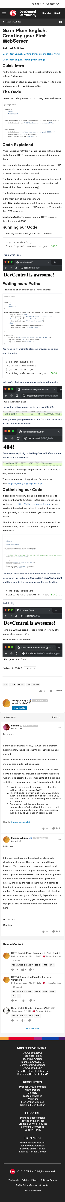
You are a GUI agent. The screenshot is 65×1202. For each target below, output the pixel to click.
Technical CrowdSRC (32, 1062)
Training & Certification (32, 1105)
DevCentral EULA (32, 1068)
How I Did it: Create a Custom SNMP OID (33, 1008)
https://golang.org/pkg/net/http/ (25, 483)
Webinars (32, 1099)
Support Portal (33, 1129)
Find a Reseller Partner (32, 1142)
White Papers (32, 1089)
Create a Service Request (32, 1123)
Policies (25, 1180)
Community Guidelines (32, 1065)
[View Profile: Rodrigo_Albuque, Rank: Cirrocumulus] (6, 703)
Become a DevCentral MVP (32, 1074)
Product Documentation (32, 1086)
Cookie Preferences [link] (32, 1190)
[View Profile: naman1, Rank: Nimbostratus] (6, 727)
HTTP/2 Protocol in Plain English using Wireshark (31, 978)
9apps (14, 822)
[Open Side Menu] (4, 13)
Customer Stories (32, 1096)
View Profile (19, 708)
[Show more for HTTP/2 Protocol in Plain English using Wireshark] (19, 996)
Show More (34, 1028)
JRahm (14, 1011)
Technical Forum (32, 1055)
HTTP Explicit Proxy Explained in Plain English (35, 953)
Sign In (57, 13)
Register (46, 13)
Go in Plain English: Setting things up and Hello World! (31, 53)
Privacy (34, 1180)
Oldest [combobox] (56, 717)
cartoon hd (24, 822)
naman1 (15, 725)
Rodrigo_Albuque (20, 700)
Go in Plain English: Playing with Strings (24, 59)
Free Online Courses (32, 1102)
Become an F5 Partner (32, 1148)
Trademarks (14, 1180)
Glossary (32, 1092)
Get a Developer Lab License (32, 1071)
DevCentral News (32, 1052)
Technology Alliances (32, 1145)
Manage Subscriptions (32, 1117)
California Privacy (49, 1180)
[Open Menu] (60, 22)
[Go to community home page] (23, 13)
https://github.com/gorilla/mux (34, 504)
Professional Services (32, 1120)
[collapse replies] (32, 723)
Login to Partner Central (32, 1151)
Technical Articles (13, 22)
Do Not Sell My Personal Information (32, 1185)
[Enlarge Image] (32, 121)
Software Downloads (32, 1126)
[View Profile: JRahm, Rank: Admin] (6, 1010)
